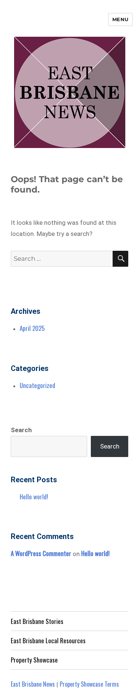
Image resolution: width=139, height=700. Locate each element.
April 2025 (32, 328)
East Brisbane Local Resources (48, 640)
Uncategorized (37, 385)
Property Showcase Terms (89, 684)
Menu (120, 19)
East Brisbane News (33, 684)
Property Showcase (34, 659)
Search (21, 430)
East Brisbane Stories (37, 621)
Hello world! (34, 496)
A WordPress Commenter (41, 553)
